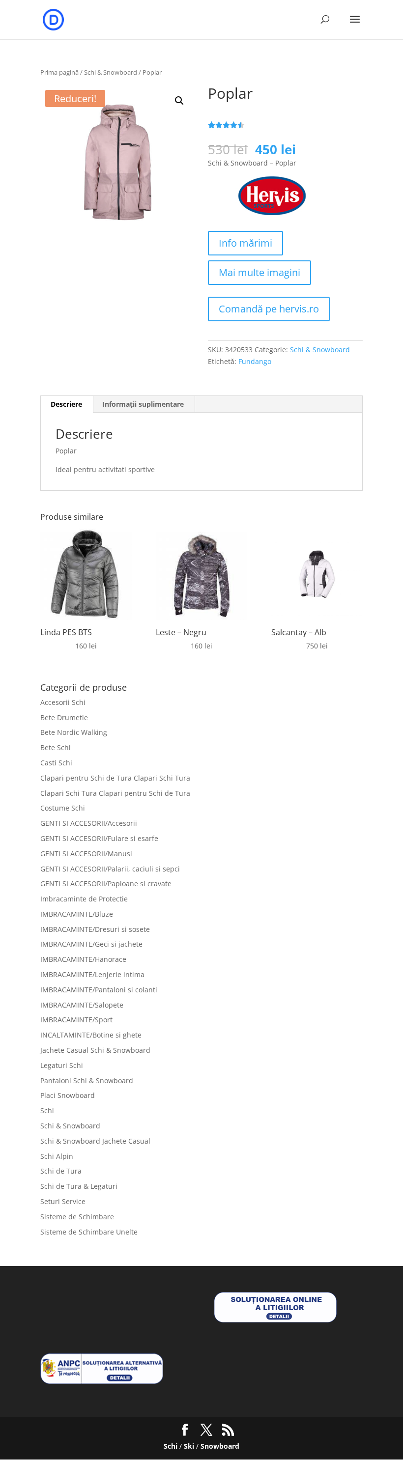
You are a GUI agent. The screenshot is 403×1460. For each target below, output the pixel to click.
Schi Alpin (56, 1156)
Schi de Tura (61, 1171)
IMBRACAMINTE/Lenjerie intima (92, 974)
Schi (47, 1110)
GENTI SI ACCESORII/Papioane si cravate (106, 883)
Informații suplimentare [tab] (143, 404)
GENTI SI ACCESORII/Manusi (86, 853)
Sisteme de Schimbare (77, 1216)
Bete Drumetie (64, 717)
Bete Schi (55, 747)
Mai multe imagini (259, 272)
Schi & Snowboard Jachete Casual (95, 1141)
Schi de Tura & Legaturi (78, 1186)
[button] (179, 101)
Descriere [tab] (66, 404)
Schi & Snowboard (110, 72)
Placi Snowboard (67, 1095)
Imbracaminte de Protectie (84, 898)
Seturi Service (63, 1201)
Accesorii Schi (63, 702)
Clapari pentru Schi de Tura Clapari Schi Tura (115, 778)
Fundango (254, 361)
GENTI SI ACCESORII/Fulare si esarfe (99, 838)
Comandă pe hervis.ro (269, 308)
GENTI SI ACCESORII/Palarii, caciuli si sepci (110, 868)
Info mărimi (245, 243)
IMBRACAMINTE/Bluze (76, 914)
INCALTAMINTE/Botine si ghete (91, 1034)
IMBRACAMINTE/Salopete (81, 1005)
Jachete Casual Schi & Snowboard (95, 1050)
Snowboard (220, 1446)
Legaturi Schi (61, 1065)
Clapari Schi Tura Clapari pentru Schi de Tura (115, 793)
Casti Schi (56, 762)
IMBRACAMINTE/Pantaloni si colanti (98, 989)
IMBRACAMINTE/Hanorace (83, 959)
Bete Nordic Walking (73, 732)
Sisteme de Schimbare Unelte (89, 1231)
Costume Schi (62, 808)
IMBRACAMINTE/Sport (76, 1019)
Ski (189, 1446)
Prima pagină (59, 72)
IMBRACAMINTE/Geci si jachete (91, 944)
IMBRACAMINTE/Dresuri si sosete (95, 929)
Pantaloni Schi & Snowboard (86, 1080)
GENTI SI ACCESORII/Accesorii (88, 823)
